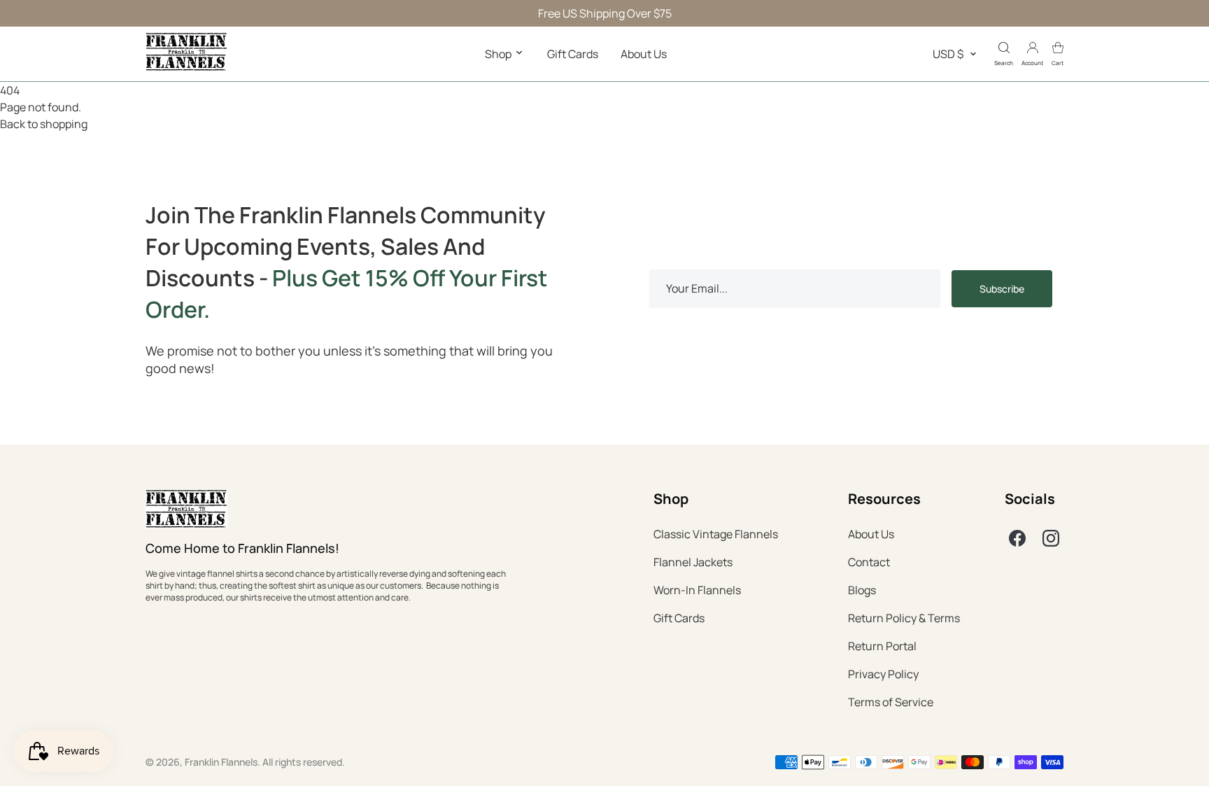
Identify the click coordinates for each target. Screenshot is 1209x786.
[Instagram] (1050, 538)
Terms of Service (890, 702)
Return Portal (882, 646)
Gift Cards (572, 54)
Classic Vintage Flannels (715, 534)
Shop (499, 54)
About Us (644, 54)
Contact (869, 562)
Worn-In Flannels (697, 590)
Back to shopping (43, 124)
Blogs (862, 590)
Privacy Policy (883, 674)
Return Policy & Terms (904, 618)
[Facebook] (1017, 538)
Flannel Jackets (693, 562)
